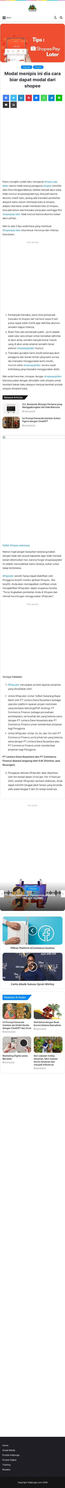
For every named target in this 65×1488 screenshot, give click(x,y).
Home (5, 1445)
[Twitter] (13, 98)
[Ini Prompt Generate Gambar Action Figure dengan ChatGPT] (11, 422)
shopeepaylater (26, 348)
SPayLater (8, 575)
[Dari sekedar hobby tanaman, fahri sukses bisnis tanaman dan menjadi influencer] (48, 1045)
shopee (47, 185)
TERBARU (32, 889)
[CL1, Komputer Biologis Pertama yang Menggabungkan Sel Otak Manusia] (11, 408)
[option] (32, 894)
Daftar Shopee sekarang (16, 545)
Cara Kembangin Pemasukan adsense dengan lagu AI (32, 897)
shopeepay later (12, 214)
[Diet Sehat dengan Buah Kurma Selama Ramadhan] (48, 1011)
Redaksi (6, 1469)
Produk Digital (9, 1460)
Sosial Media (8, 1450)
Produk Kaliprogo (11, 1455)
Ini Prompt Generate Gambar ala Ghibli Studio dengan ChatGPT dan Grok (17, 1025)
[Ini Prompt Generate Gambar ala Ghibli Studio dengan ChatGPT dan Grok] (17, 1011)
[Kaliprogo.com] (32, 7)
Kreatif (38, 67)
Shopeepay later (12, 230)
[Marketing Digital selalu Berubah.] (17, 1045)
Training (6, 1464)
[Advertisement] (32, 146)
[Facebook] (6, 98)
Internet (26, 67)
